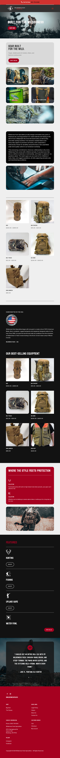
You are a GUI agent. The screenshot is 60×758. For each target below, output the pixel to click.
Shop (10, 564)
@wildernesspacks (12, 697)
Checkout (34, 726)
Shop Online (13, 60)
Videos (33, 710)
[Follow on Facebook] (7, 694)
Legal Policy (34, 707)
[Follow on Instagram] (10, 694)
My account (34, 728)
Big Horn (8, 707)
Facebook (8, 743)
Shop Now (12, 28)
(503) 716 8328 (14, 723)
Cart (32, 723)
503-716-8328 (35, 2)
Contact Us (34, 715)
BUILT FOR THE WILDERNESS (26, 22)
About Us (33, 712)
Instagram (8, 741)
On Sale (49, 629)
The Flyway (9, 710)
